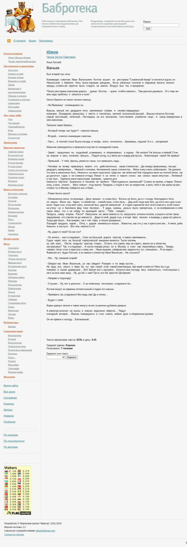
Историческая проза (17, 266)
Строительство (15, 223)
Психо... (12, 357)
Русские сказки (15, 166)
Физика (11, 227)
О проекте (20, 40)
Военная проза (14, 252)
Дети (10, 119)
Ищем (32, 40)
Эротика (12, 314)
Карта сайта (11, 385)
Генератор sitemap (14, 535)
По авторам (11, 446)
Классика (12, 270)
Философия (13, 365)
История (12, 339)
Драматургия (10, 142)
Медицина (12, 216)
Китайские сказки (16, 159)
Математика (13, 208)
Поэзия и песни (11, 239)
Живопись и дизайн (17, 81)
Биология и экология (17, 194)
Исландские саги (15, 155)
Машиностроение (16, 212)
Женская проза (15, 263)
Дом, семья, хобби (12, 115)
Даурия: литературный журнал (22, 61)
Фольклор (12, 181)
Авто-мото (13, 70)
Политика (12, 354)
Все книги (9, 391)
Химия (11, 230)
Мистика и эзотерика (17, 134)
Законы (11, 85)
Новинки (9, 415)
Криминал (12, 274)
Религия (12, 361)
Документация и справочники (19, 66)
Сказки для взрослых (18, 170)
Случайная (10, 397)
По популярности (14, 440)
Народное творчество (14, 148)
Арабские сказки (15, 152)
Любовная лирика (16, 277)
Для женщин (14, 123)
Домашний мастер (16, 127)
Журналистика (14, 335)
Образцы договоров (17, 96)
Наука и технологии (13, 190)
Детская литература (17, 259)
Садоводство (14, 138)
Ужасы (11, 307)
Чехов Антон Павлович (61, 57)
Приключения (14, 288)
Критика (12, 326)
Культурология (15, 343)
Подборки (9, 421)
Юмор (11, 318)
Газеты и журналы (13, 54)
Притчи (11, 292)
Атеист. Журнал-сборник (19, 58)
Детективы (13, 255)
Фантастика (13, 310)
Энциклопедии (14, 111)
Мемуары (12, 281)
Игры (10, 130)
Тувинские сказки (16, 177)
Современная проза (17, 303)
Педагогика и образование (20, 350)
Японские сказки (15, 185)
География (13, 197)
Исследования (14, 204)
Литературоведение (17, 346)
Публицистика (11, 322)
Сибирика (12, 299)
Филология (9, 377)
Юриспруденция (15, 372)
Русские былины (15, 163)
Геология (12, 201)
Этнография (13, 368)
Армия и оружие (15, 74)
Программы (46, 40)
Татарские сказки (16, 174)
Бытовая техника (16, 77)
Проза (7, 244)
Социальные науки (13, 331)
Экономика (13, 234)
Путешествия (14, 296)
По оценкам (11, 434)
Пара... (11, 219)
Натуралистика (15, 285)
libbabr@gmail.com (45, 531)
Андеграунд (13, 248)
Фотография (13, 107)
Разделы (9, 403)
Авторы (8, 409)
